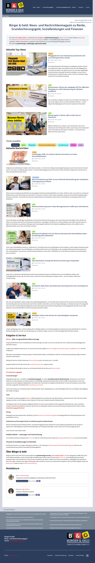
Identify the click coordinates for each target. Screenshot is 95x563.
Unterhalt (31, 438)
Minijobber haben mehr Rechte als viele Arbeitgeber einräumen (55, 315)
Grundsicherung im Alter (37, 364)
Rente (38, 7)
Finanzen (81, 7)
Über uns (62, 457)
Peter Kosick (77, 22)
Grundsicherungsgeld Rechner (63, 7)
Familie (73, 7)
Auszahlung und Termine (36, 385)
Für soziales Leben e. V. (21, 38)
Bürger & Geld (64, 38)
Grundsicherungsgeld (48, 7)
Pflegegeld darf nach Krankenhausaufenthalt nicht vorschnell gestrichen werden (66, 57)
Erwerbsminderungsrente (63, 348)
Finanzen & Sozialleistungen (47, 145)
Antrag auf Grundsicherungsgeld (47, 415)
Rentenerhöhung (34, 360)
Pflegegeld (70, 445)
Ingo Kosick (89, 22)
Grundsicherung (63, 145)
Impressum (11, 463)
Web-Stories (22, 430)
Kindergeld (60, 438)
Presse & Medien (80, 555)
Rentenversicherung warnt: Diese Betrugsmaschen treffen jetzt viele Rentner (60, 206)
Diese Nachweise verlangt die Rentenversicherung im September (55, 261)
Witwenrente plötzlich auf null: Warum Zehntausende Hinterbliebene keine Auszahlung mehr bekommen (59, 234)
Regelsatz (28, 398)
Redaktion (71, 555)
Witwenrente (77, 348)
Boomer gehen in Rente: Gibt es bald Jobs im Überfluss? (64, 116)
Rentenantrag (55, 368)
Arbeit (80, 145)
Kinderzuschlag (71, 438)
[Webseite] (39, 481)
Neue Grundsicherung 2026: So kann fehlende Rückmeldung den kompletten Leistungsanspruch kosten (60, 180)
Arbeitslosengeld (53, 445)
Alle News (15, 145)
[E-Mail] (37, 481)
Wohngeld (61, 445)
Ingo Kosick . (35, 161)
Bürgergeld (32, 145)
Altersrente (50, 348)
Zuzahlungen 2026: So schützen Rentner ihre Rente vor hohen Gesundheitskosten (54, 155)
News (34, 7)
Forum (87, 7)
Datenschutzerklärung (30, 463)
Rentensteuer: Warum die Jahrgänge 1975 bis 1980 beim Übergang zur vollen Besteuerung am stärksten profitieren (68, 89)
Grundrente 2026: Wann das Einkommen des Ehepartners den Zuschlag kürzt (60, 286)
